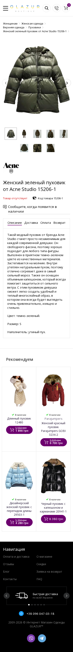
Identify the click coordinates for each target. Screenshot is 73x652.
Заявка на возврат (49, 571)
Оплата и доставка (16, 556)
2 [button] (32, 604)
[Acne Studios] (11, 177)
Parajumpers (53, 419)
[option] (36, 595)
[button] (11, 134)
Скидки (41, 564)
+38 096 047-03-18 (40, 614)
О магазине (44, 556)
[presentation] (6, 83)
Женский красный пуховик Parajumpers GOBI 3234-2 (53, 429)
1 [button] (29, 604)
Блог (6, 571)
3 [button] (35, 604)
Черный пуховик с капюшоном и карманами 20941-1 (53, 507)
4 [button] (38, 604)
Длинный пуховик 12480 (19, 420)
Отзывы (8, 564)
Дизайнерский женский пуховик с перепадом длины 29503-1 (19, 509)
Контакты (10, 579)
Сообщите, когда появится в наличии (32, 209)
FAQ (39, 579)
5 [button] (41, 604)
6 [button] (44, 604)
